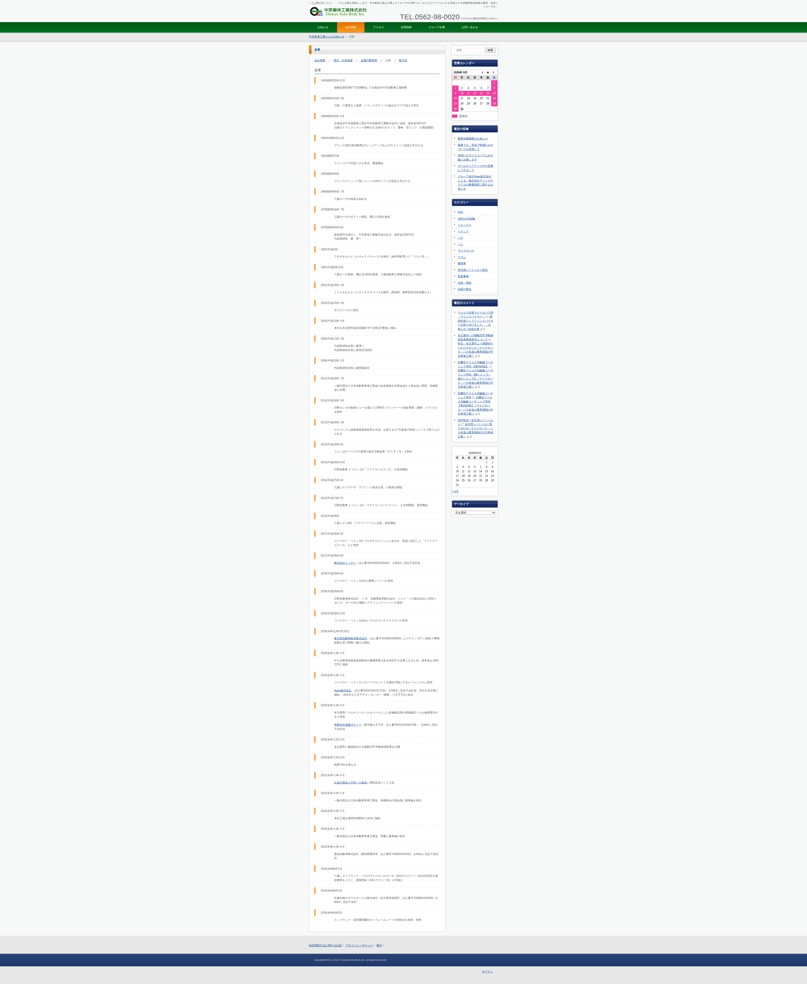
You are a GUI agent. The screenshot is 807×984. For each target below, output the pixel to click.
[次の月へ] (494, 72)
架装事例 (463, 276)
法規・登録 (464, 282)
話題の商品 (464, 289)
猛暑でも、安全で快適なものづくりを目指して (475, 147)
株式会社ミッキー (345, 563)
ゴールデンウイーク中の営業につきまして (475, 168)
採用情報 (406, 27)
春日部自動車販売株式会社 (351, 638)
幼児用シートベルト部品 (473, 270)
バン (460, 244)
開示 (379, 945)
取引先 (403, 60)
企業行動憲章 (369, 60)
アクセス (378, 27)
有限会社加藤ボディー (347, 724)
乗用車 (462, 263)
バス (460, 237)
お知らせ (323, 27)
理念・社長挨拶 (343, 60)
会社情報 (350, 27)
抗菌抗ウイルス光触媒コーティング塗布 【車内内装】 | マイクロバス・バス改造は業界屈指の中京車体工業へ (475, 405)
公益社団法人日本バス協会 (350, 782)
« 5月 (455, 491)
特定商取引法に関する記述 (325, 945)
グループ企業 (437, 27)
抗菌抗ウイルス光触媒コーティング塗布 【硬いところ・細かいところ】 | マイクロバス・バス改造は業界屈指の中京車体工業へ (475, 378)
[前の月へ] (481, 72)
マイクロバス (466, 250)
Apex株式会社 (343, 690)
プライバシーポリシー (359, 945)
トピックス (464, 225)
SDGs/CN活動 (466, 218)
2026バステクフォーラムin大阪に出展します (475, 157)
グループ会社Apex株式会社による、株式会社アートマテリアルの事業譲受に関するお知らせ (475, 182)
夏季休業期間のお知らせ (473, 138)
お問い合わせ (470, 27)
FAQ (460, 212)
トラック (463, 231)
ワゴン (462, 257)
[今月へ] (488, 72)
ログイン (487, 971)
